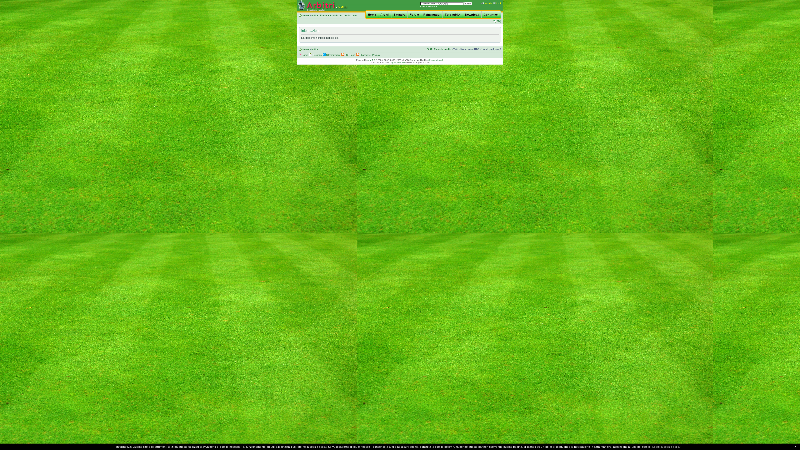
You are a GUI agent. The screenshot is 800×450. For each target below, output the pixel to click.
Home (372, 14)
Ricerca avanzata (428, 6)
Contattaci (491, 14)
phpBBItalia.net (397, 62)
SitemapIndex (333, 55)
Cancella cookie (442, 49)
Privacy (376, 55)
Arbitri (384, 14)
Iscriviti (488, 3)
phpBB (371, 60)
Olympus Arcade (436, 60)
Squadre (399, 14)
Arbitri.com (350, 15)
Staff (429, 49)
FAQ (498, 21)
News (305, 55)
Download (472, 14)
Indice (314, 15)
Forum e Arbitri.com (331, 15)
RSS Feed (349, 55)
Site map (317, 55)
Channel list (365, 55)
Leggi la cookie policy (666, 446)
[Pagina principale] (322, 11)
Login (499, 3)
